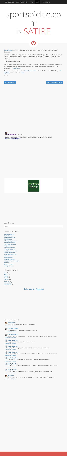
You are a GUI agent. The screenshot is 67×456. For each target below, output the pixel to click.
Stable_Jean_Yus (12, 340)
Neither (6, 276)
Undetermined (7, 284)
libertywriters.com (8, 236)
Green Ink (6, 281)
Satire (37, 2)
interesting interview (30, 71)
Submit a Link (46, 2)
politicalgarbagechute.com (11, 241)
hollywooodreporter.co (10, 247)
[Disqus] (33, 108)
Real (32, 2)
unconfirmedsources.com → (54, 82)
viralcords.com (8, 239)
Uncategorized (8, 283)
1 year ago (13, 325)
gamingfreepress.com (9, 237)
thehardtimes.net (8, 257)
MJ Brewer (11, 375)
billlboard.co (7, 246)
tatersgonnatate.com (9, 234)
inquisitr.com (7, 378)
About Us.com (17, 68)
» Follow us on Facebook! (33, 289)
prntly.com (6, 262)
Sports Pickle (8, 50)
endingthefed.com (8, 266)
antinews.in (7, 256)
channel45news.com (9, 259)
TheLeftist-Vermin (13, 334)
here (23, 73)
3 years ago (13, 378)
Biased (6, 278)
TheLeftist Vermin (13, 328)
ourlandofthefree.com (9, 242)
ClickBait (6, 279)
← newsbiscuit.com (10, 82)
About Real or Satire (22, 2)
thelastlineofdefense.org (10, 254)
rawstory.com (8, 325)
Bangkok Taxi (11, 322)
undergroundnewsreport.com (11, 261)
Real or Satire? (9, 2)
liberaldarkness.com (9, 264)
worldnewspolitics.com (10, 244)
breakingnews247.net (9, 249)
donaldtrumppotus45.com (10, 251)
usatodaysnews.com (9, 252)
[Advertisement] (18, 207)
